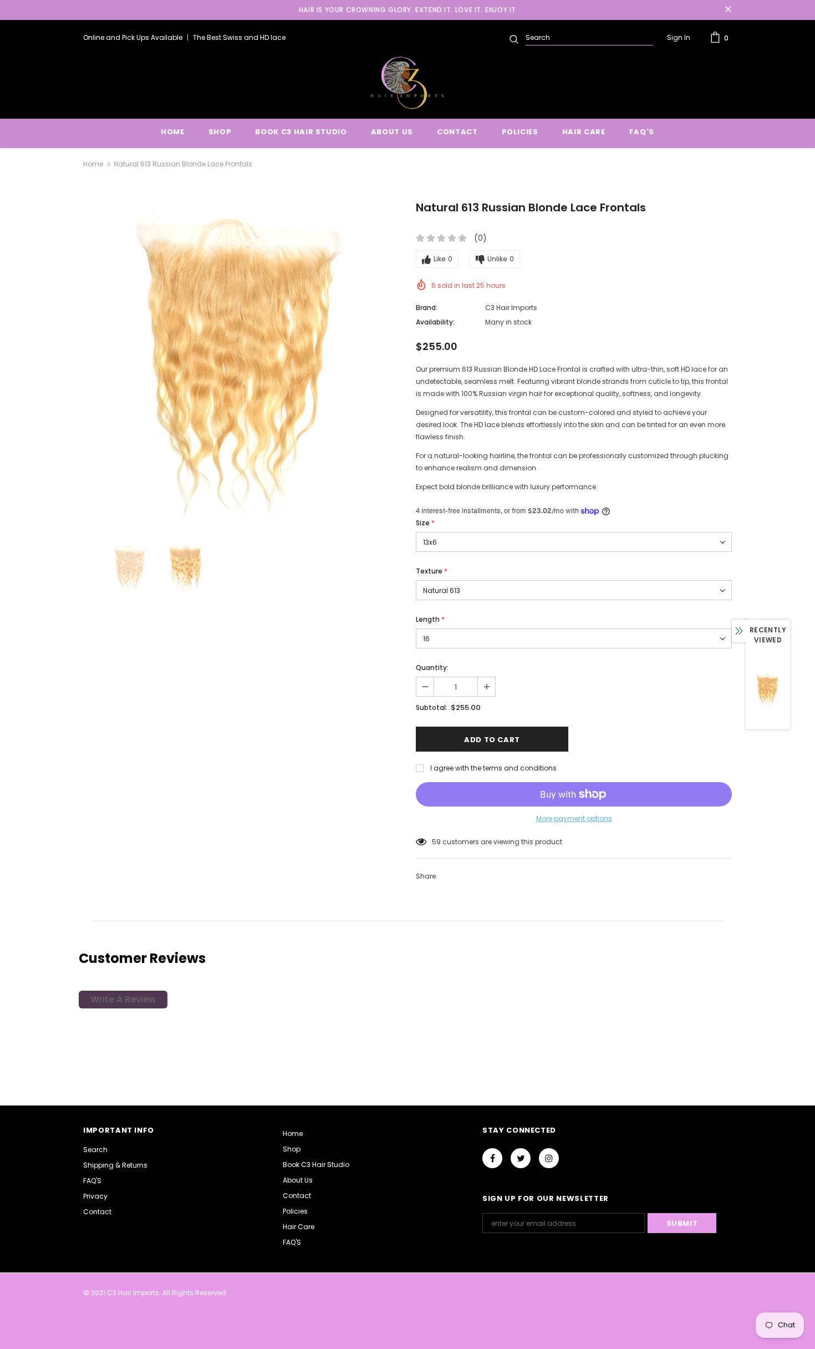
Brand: (426, 307)
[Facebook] (492, 1158)
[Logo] (407, 82)
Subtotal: (431, 707)
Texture (431, 571)
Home (93, 164)
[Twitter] (521, 1158)
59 (436, 841)
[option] (241, 361)
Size (425, 523)
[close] (727, 10)
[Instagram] (549, 1158)
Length (430, 619)
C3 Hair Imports (511, 307)
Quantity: (432, 667)
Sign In (678, 37)
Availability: (435, 322)
